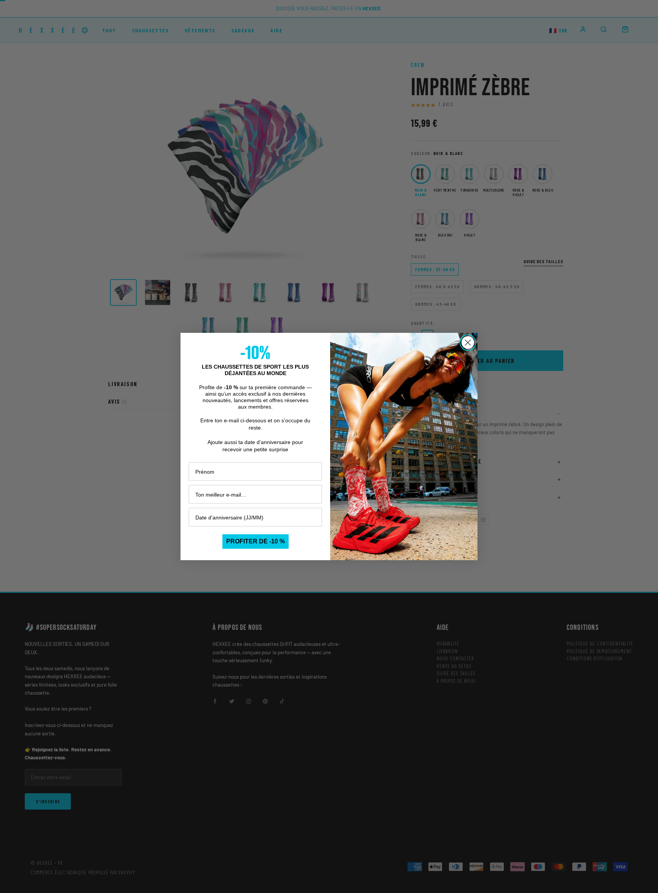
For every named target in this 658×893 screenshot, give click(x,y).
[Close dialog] (467, 342)
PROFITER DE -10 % (255, 541)
